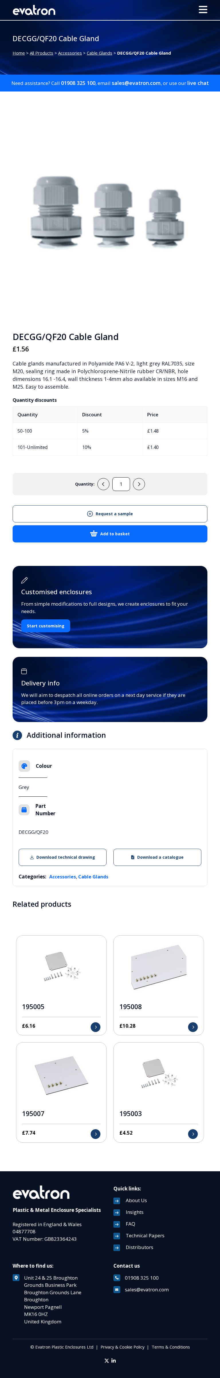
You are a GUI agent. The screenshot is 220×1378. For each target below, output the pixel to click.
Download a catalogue (160, 857)
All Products (41, 53)
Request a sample (114, 513)
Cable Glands (99, 53)
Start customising (45, 626)
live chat (198, 82)
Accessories (70, 53)
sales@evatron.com (136, 82)
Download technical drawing (65, 857)
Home (19, 53)
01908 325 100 (78, 82)
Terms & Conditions (171, 1347)
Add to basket (115, 533)
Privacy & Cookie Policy (122, 1347)
